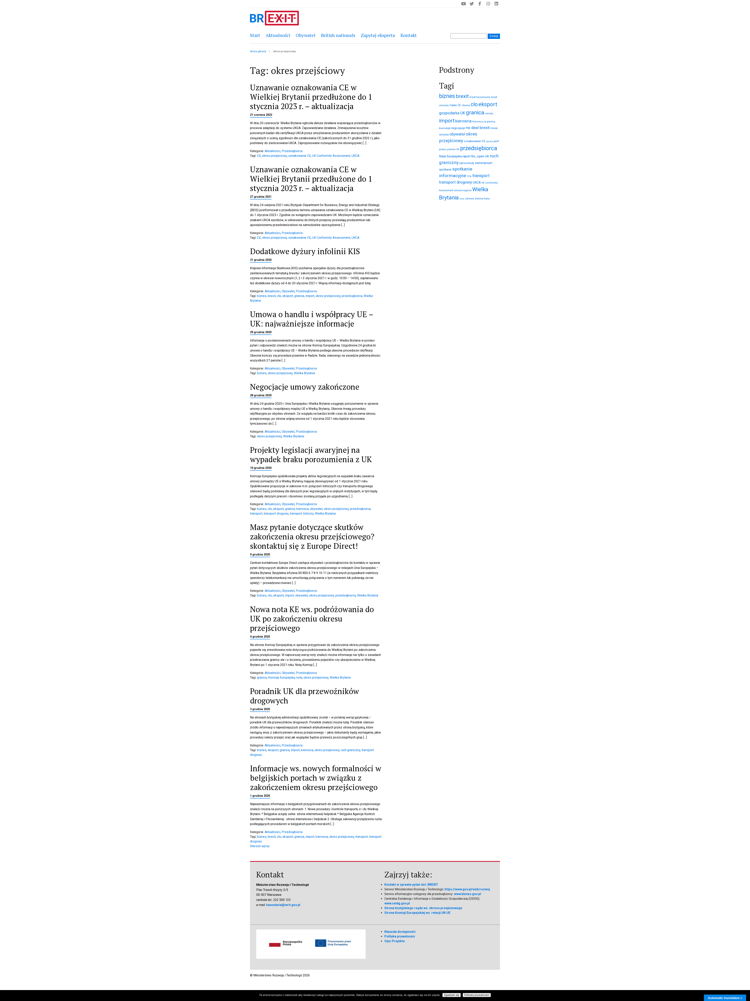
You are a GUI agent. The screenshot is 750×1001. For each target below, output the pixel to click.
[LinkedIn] (496, 3)
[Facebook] (480, 3)
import (309, 296)
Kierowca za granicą (483, 121)
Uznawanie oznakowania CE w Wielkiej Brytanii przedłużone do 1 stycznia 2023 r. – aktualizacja (311, 96)
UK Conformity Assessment (331, 156)
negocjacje (458, 128)
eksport (287, 296)
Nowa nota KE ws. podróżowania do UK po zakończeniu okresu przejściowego (312, 618)
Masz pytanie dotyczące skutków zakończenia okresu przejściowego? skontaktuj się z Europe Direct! (312, 536)
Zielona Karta (482, 198)
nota (299, 677)
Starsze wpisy (260, 846)
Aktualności (278, 35)
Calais (453, 105)
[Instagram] (488, 3)
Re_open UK (480, 156)
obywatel (316, 509)
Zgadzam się (451, 995)
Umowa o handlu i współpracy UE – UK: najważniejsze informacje (311, 319)
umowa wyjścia (462, 190)
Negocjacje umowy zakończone (304, 386)
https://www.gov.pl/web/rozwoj (467, 889)
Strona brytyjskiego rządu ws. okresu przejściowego (423, 908)
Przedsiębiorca (292, 151)
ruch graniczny (350, 750)
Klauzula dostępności (399, 932)
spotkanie (445, 169)
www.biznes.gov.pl (467, 894)
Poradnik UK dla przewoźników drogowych (304, 696)
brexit (272, 296)
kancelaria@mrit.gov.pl (283, 905)
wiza (462, 198)
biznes (261, 296)
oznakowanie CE (299, 156)
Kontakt (408, 35)
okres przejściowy (274, 156)
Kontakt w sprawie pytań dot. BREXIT (411, 884)
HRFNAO (489, 113)
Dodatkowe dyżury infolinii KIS (305, 251)
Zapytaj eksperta (378, 35)
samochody (466, 163)
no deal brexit (478, 127)
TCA (469, 176)
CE (259, 156)
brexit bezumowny (480, 97)
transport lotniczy (301, 513)
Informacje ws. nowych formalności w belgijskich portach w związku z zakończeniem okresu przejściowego (315, 777)
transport (256, 513)
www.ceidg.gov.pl (397, 903)
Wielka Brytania (304, 373)
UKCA (355, 156)
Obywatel (305, 35)
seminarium (483, 163)
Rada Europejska (450, 156)
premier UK (453, 149)
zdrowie (469, 198)
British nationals (338, 35)
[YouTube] (463, 3)
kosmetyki (444, 128)
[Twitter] (471, 3)
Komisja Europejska (281, 677)
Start (255, 35)
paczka (489, 141)
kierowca (302, 509)
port (496, 141)
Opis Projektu (394, 941)
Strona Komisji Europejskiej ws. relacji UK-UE (417, 913)
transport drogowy (276, 513)
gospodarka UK (452, 113)
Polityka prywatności (399, 936)
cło (279, 296)
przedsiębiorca (352, 296)
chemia (466, 105)
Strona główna (258, 51)
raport (466, 156)
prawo (442, 149)
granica (299, 296)
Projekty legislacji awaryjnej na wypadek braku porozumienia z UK (311, 454)
